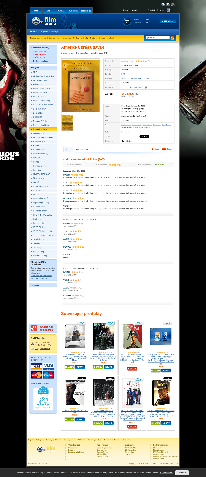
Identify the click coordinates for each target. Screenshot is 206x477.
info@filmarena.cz (42, 348)
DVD (123, 74)
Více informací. (166, 473)
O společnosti (73, 448)
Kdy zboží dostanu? (137, 87)
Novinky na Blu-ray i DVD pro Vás (165, 456)
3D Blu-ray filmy (131, 450)
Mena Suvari (166, 125)
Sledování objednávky (107, 38)
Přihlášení (151, 10)
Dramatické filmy (82, 53)
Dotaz (156, 149)
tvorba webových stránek (168, 463)
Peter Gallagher (126, 127)
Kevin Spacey (126, 125)
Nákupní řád (66, 38)
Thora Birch (147, 125)
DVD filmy (128, 454)
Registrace (160, 10)
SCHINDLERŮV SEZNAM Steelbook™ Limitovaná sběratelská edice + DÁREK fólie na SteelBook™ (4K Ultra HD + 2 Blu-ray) (103, 413)
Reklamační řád (102, 452)
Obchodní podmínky (80, 38)
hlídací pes (128, 141)
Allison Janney (138, 127)
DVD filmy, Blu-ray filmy (161, 452)
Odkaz (169, 149)
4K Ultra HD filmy (131, 448)
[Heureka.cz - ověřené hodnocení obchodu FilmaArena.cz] (43, 410)
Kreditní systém (102, 456)
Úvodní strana (68, 53)
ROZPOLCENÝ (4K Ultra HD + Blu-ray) (75, 411)
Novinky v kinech (159, 454)
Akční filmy (126, 440)
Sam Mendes (125, 132)
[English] (173, 4)
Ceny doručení (54, 38)
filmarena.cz (147, 463)
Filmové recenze (159, 450)
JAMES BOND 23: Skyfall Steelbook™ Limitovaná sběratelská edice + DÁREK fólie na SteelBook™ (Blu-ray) (75, 357)
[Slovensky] (168, 4)
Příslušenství (40, 57)
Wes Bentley (157, 125)
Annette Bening (137, 125)
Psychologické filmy (141, 78)
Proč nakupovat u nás (38, 38)
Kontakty (93, 38)
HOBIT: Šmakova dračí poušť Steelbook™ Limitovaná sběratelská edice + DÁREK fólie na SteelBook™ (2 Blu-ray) (103, 357)
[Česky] (163, 4)
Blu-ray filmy (129, 452)
